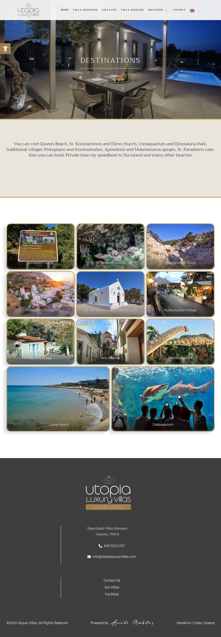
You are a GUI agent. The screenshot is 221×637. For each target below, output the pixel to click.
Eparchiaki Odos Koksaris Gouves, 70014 (107, 531)
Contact (180, 10)
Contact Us (112, 580)
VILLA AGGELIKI (132, 10)
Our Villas (111, 587)
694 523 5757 (114, 545)
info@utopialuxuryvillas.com (114, 556)
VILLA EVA (109, 10)
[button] (5, 48)
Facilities (155, 10)
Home (65, 10)
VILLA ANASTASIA (85, 10)
